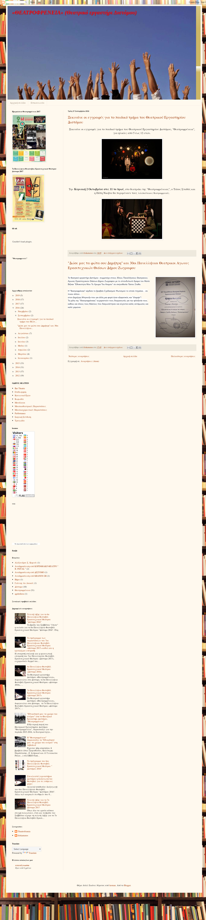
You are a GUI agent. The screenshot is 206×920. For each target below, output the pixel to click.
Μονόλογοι (20, 402)
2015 (17, 363)
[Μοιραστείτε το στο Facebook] (137, 253)
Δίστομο (18, 586)
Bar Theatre (20, 388)
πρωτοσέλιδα (21, 544)
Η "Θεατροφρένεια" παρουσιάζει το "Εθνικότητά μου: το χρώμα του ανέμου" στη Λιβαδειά (42, 741)
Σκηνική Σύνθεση (23, 416)
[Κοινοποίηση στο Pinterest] (139, 253)
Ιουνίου (22, 341)
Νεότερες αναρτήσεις (79, 356)
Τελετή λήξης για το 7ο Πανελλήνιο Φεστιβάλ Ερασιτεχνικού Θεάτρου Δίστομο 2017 (39, 803)
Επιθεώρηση (20, 391)
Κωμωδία (19, 399)
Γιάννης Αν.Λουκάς (24, 583)
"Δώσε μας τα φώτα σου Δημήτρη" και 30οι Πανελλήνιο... (37, 327)
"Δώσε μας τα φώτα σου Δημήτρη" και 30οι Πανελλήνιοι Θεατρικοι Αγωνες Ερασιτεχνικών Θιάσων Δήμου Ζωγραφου (128, 265)
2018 (17, 299)
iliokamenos (23, 835)
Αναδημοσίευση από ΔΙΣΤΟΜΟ (29, 572)
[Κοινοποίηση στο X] (134, 253)
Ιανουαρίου (24, 358)
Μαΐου (21, 345)
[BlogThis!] (131, 253)
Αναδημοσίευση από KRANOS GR (31, 575)
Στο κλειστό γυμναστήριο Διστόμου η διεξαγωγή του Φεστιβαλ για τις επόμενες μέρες (40, 780)
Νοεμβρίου (23, 311)
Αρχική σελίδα (18, 102)
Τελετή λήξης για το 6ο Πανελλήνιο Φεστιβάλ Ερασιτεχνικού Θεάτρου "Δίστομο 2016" (39, 618)
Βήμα (17, 579)
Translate (32, 852)
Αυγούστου (23, 333)
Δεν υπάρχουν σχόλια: (113, 253)
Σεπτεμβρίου (24, 315)
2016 (17, 307)
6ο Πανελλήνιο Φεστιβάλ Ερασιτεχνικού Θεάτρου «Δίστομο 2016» (39, 669)
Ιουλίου (22, 337)
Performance (20, 413)
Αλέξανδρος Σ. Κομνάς (26, 562)
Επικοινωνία (37, 102)
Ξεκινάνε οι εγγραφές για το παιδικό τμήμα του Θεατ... (35, 320)
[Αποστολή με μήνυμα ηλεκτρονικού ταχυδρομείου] (128, 253)
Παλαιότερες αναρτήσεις (183, 356)
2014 (17, 367)
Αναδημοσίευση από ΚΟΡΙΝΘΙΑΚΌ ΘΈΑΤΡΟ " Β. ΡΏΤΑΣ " (36, 567)
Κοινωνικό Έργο (22, 395)
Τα (16, 544)
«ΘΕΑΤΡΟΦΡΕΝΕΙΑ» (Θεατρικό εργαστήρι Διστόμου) (74, 12)
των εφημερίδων (31, 544)
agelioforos (19, 593)
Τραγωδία (20, 420)
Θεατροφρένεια (22, 590)
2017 (17, 303)
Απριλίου (22, 349)
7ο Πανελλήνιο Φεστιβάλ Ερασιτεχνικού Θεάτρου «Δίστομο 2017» (39, 693)
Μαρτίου (22, 354)
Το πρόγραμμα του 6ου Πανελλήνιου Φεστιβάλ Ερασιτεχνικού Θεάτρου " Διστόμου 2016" (39, 765)
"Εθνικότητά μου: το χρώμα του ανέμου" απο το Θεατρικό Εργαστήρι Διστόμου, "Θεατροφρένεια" (42, 717)
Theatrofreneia (24, 831)
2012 (17, 375)
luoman (112, 885)
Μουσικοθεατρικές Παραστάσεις (30, 406)
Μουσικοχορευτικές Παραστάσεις (31, 409)
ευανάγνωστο (22, 865)
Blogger (127, 885)
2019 (17, 295)
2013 (17, 371)
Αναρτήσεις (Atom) (90, 361)
